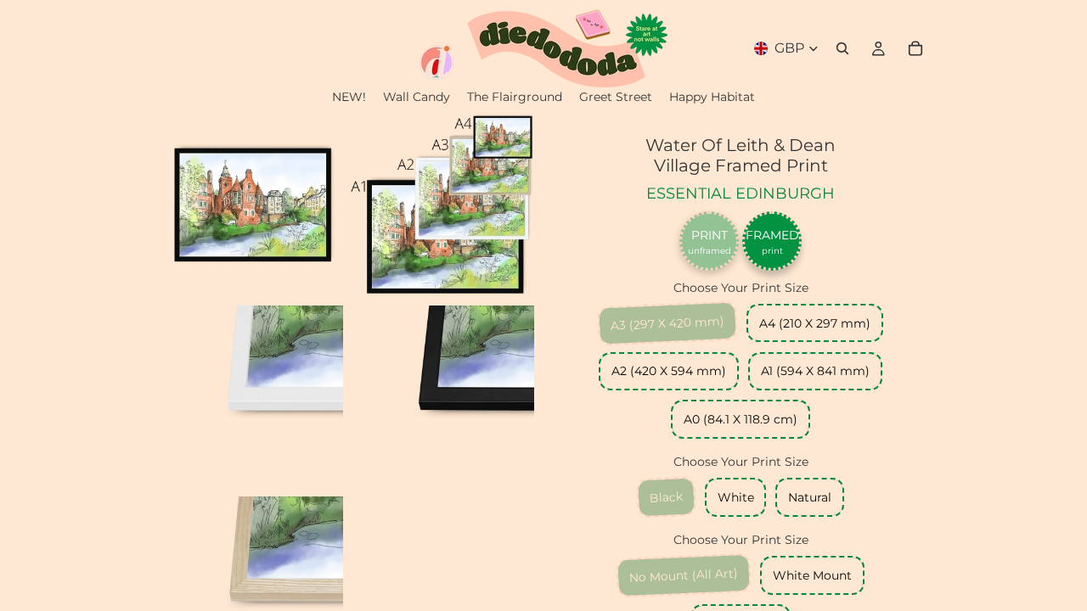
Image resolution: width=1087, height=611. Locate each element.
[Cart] (915, 48)
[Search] (842, 48)
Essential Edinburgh (740, 193)
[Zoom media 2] (442, 206)
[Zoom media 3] (251, 397)
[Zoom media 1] (251, 206)
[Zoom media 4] (442, 397)
